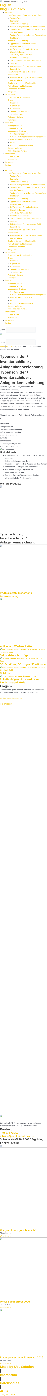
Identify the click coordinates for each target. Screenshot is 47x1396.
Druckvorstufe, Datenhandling (20, 97)
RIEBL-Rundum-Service (17, 151)
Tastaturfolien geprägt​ (19, 24)
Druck (10, 100)
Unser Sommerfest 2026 (15, 1301)
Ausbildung (12, 159)
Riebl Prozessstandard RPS (21, 140)
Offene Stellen (13, 157)
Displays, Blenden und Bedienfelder (22, 83)
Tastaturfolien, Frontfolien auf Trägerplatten (28, 35)
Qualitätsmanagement (19, 134)
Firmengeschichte (15, 126)
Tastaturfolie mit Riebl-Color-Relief (21, 72)
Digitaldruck (15, 106)
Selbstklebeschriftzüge (19, 58)
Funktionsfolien (16, 38)
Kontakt (8, 165)
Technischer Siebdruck (19, 111)
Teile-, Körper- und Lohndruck (20, 86)
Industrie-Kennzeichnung (18, 41)
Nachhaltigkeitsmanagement (21, 145)
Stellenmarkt (10, 154)
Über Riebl (9, 123)
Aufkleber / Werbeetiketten (21, 55)
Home (2, 346)
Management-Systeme (17, 131)
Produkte (8, 13)
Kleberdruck (18, 114)
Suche (2, 330)
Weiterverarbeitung (15, 117)
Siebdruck (14, 103)
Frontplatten (13, 75)
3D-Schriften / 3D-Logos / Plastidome (25, 60)
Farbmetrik (12, 120)
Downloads (9, 162)
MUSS (12, 142)
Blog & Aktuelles (12, 9)
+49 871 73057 (9, 1132)
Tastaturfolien (15, 18)
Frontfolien (14, 21)
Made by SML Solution (17, 1367)
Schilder (13, 63)
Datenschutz (9, 1383)
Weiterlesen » (5, 1236)
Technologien (10, 94)
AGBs (4, 1391)
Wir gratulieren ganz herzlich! (18, 1230)
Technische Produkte (16, 89)
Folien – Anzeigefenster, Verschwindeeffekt (27, 27)
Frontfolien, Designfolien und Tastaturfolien (25, 15)
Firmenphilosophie (15, 128)
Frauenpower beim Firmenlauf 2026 (21, 1357)
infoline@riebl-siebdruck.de (11, 698)
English (5, 5)
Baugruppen (13, 92)
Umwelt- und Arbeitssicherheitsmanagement (28, 137)
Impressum (8, 1375)
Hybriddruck (15, 108)
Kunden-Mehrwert (15, 148)
